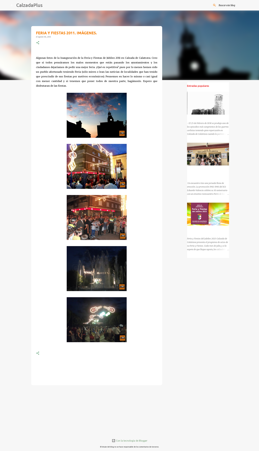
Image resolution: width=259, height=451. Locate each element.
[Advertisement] (96, 411)
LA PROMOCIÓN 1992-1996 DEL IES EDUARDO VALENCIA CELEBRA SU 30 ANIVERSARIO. (205, 172)
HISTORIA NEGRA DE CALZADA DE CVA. (206, 117)
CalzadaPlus (29, 5)
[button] (38, 43)
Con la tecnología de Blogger (131, 440)
